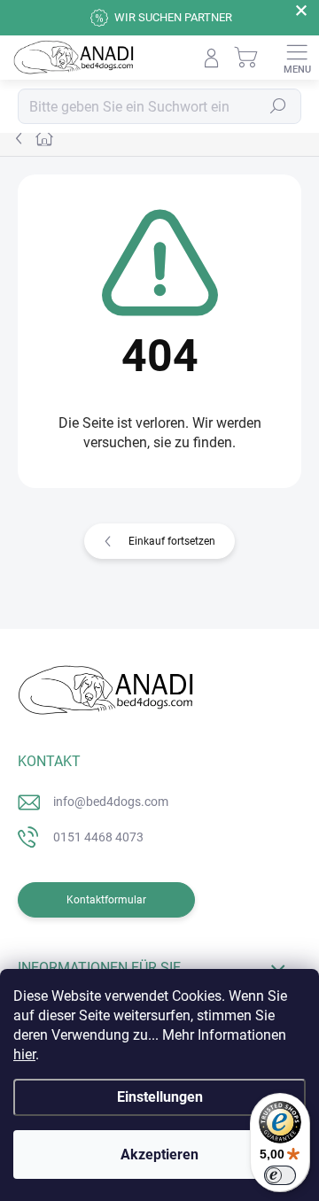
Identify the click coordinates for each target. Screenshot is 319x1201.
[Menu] (297, 57)
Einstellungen (160, 1097)
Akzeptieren (159, 1154)
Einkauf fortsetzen (171, 541)
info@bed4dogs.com (110, 801)
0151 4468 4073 (98, 837)
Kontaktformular (106, 900)
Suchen (278, 106)
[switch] (280, 1175)
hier (24, 1054)
